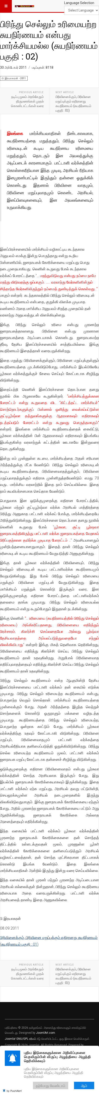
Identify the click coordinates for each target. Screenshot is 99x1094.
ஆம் (84, 1085)
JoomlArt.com (45, 1032)
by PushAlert (14, 1091)
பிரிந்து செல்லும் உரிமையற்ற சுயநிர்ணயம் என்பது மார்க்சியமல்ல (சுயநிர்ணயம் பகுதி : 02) (49, 40)
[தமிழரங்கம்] (24, 6)
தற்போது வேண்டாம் (50, 1085)
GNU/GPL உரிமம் (26, 1038)
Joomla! (10, 1038)
